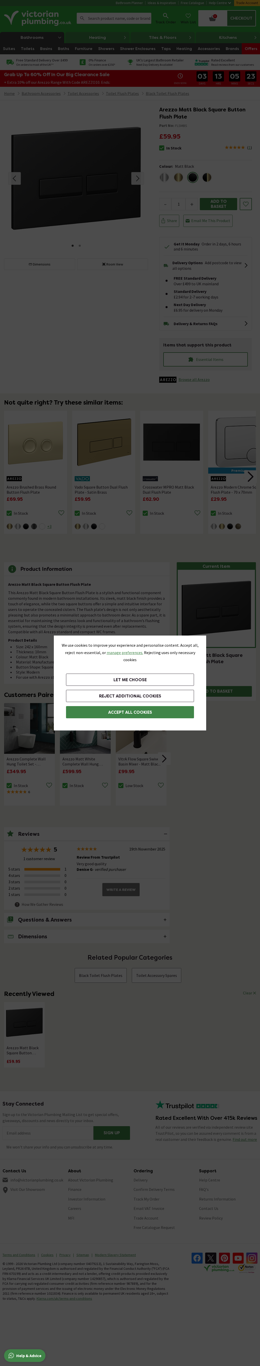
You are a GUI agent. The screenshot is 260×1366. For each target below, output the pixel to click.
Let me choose (130, 679)
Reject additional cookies (130, 696)
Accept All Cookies (130, 712)
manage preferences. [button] (125, 652)
